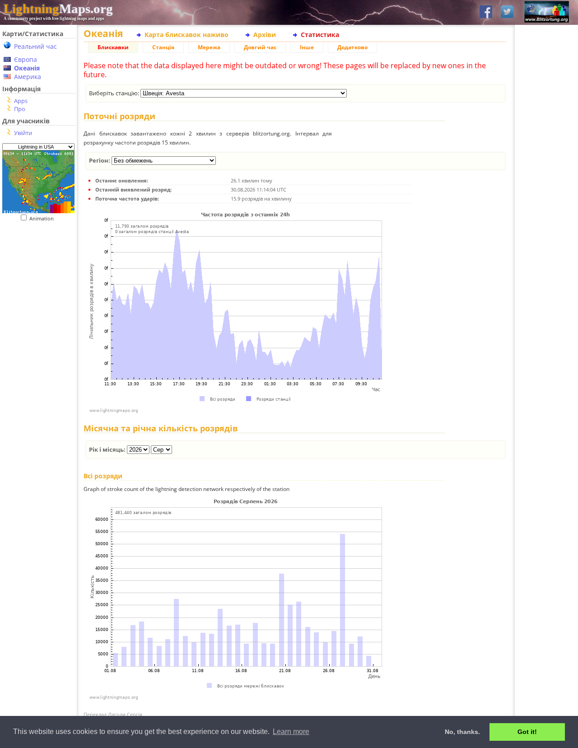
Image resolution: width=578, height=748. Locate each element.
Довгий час (260, 47)
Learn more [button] (291, 731)
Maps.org (58, 8)
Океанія (27, 68)
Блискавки (113, 47)
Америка (27, 76)
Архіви (264, 34)
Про (19, 109)
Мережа (209, 47)
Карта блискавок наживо (186, 34)
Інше (307, 47)
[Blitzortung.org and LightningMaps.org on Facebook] (486, 12)
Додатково (352, 47)
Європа (25, 59)
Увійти (23, 133)
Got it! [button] (527, 731)
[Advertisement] (35, 277)
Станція (163, 47)
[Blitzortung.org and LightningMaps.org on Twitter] (507, 12)
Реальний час (35, 46)
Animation (43, 218)
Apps (21, 101)
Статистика (320, 34)
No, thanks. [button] (462, 731)
